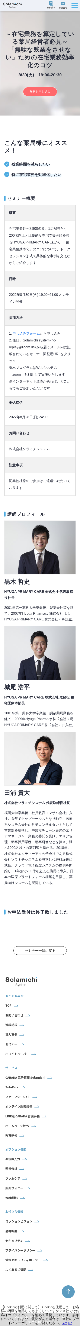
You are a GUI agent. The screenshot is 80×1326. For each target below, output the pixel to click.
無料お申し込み (40, 91)
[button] (74, 5)
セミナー (11, 1044)
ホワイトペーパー (17, 1054)
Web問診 (11, 1197)
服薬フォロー (14, 1188)
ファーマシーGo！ (17, 1097)
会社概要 (11, 1231)
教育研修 (11, 1135)
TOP (8, 1005)
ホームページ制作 (17, 1126)
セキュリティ (14, 1240)
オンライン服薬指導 (18, 1106)
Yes (64, 1323)
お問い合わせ (63, 5)
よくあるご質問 (15, 1269)
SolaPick (11, 1087)
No (70, 1323)
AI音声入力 (12, 1159)
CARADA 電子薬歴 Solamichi (25, 1077)
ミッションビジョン (18, 1221)
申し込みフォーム (26, 333)
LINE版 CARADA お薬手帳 (22, 1116)
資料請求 (52, 5)
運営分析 (11, 1168)
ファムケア (12, 1178)
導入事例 (11, 1034)
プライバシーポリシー (20, 1250)
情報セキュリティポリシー (23, 1260)
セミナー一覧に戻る (40, 950)
